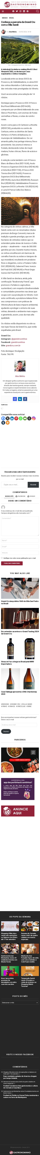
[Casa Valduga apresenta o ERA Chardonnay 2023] (20, 678)
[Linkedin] (20, 399)
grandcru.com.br (13, 345)
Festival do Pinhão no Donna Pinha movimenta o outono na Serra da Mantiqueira (21, 1096)
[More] (8, 423)
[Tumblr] (3, 423)
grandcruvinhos (18, 342)
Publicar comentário (12, 563)
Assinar (33, 485)
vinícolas (21, 706)
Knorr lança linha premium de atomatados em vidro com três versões (8, 981)
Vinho (4, 706)
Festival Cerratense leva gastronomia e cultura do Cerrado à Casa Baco (20, 1087)
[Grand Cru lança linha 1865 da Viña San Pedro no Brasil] (20, 588)
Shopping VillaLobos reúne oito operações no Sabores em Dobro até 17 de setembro (9, 936)
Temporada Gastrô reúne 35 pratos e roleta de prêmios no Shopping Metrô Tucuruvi (28, 982)
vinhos (12, 706)
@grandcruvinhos (19, 339)
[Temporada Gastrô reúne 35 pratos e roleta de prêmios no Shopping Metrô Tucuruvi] (30, 971)
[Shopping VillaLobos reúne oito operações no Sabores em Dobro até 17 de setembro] (10, 926)
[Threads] (29, 418)
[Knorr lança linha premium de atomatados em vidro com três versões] (10, 971)
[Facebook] (25, 399)
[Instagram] (15, 399)
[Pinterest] (16, 418)
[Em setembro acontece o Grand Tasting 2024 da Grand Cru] (20, 618)
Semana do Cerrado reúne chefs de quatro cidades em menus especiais (29, 936)
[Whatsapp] (21, 418)
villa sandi (27, 704)
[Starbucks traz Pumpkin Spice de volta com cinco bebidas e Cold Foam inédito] (30, 949)
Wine (30, 706)
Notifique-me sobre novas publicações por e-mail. (20, 558)
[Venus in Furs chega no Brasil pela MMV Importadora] (20, 648)
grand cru (15, 704)
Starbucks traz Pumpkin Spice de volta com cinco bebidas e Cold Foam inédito (29, 959)
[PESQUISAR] (37, 11)
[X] (8, 418)
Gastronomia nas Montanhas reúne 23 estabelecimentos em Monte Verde (9, 959)
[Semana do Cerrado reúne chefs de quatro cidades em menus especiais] (30, 926)
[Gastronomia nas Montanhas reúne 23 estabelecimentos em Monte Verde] (10, 949)
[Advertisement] (20, 444)
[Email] (25, 418)
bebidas (5, 704)
